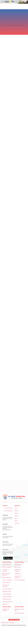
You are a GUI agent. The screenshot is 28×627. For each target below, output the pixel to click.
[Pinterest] (19, 619)
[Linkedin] (17, 619)
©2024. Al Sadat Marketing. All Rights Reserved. (14, 625)
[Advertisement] (14, 230)
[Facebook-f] (9, 619)
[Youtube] (13, 619)
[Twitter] (11, 619)
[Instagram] (15, 619)
